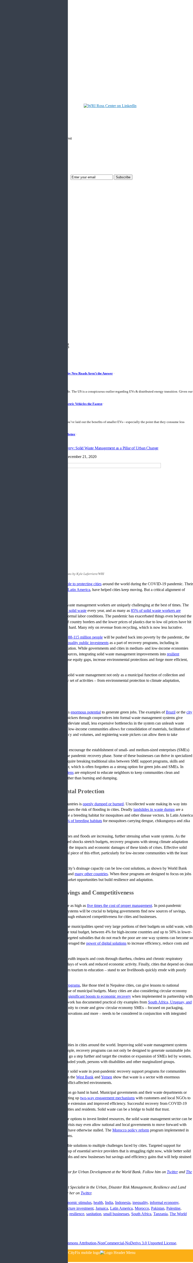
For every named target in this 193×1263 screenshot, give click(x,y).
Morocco (142, 1208)
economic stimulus (76, 1202)
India (109, 1202)
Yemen (106, 1077)
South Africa (141, 1214)
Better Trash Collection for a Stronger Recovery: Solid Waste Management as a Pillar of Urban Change (79, 448)
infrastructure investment (74, 1208)
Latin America (79, 589)
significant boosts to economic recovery (99, 996)
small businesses (116, 1214)
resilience (76, 1214)
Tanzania (160, 1214)
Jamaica (101, 1208)
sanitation (93, 1214)
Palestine (173, 1208)
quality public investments (88, 643)
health (98, 1202)
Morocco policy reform (130, 1130)
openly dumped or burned (103, 804)
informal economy (164, 1202)
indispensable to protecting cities (76, 584)
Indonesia (122, 1202)
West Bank (84, 1077)
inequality (140, 1202)
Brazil (170, 712)
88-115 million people (85, 637)
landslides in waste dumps (154, 809)
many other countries (91, 874)
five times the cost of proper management (119, 905)
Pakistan (157, 1208)
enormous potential (86, 712)
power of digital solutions (106, 943)
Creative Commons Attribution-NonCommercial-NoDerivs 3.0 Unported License (111, 1243)
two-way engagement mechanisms (107, 1098)
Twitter (86, 1193)
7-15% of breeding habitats (80, 821)
